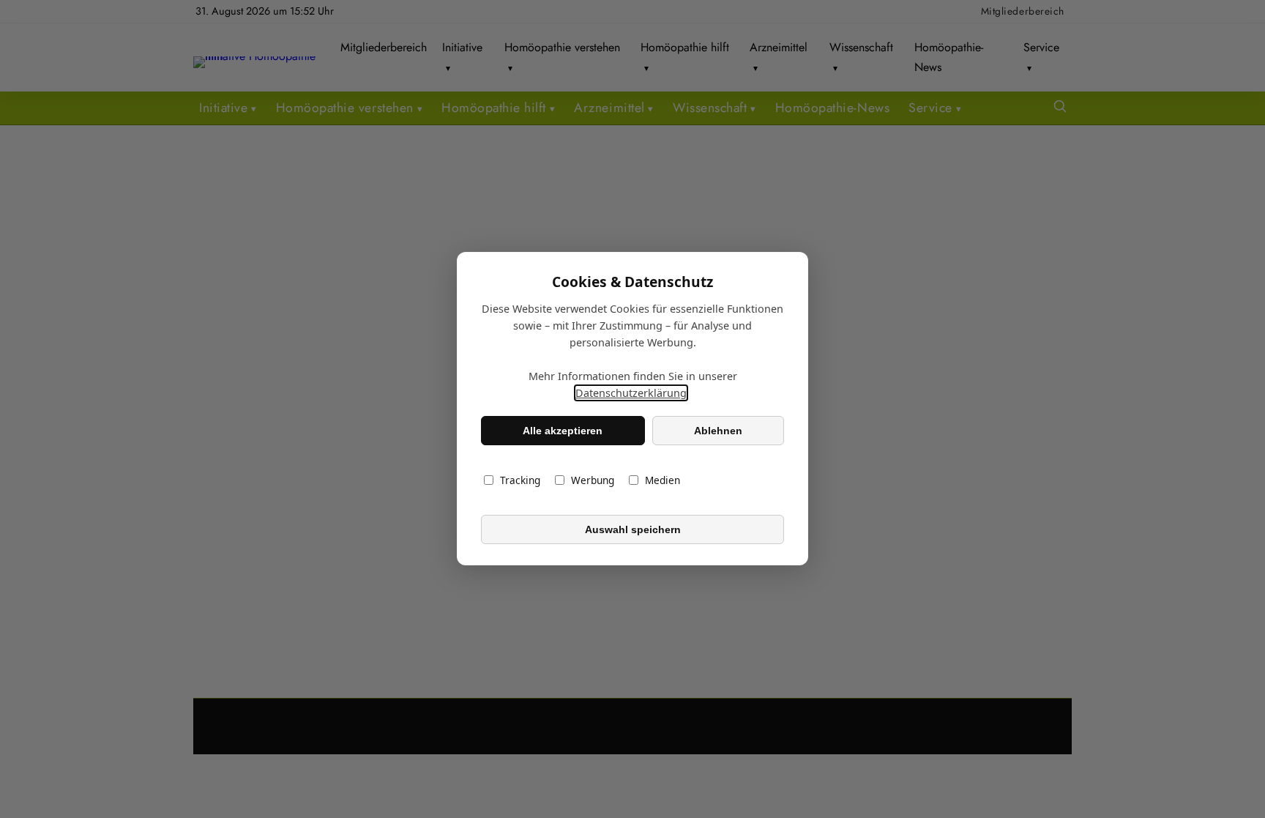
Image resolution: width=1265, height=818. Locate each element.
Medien (662, 481)
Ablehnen (718, 430)
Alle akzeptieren (562, 430)
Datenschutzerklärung (631, 394)
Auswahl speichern (633, 529)
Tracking (520, 481)
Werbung (592, 481)
